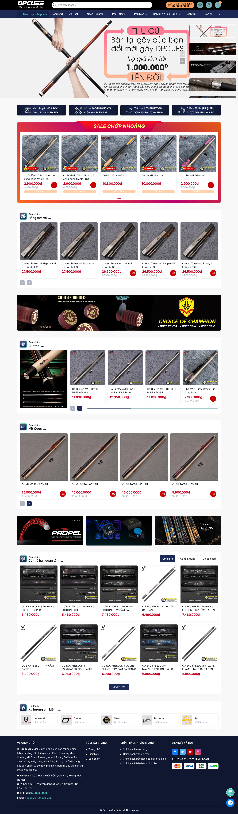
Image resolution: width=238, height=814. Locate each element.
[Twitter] (183, 752)
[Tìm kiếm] (55, 5)
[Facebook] (175, 752)
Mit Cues (35, 428)
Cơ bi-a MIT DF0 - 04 (193, 175)
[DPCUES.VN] (33, 5)
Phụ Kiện (139, 13)
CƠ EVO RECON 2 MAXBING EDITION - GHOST (78, 608)
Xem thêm (119, 687)
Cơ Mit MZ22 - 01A (152, 175)
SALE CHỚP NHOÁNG (119, 126)
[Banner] (50, 530)
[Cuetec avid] (43, 379)
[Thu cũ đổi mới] (119, 57)
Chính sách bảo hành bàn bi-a (140, 763)
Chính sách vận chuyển (136, 753)
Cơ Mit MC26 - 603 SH (35, 484)
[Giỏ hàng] (218, 5)
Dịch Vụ (191, 13)
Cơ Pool (73, 13)
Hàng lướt (57, 13)
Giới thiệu (94, 753)
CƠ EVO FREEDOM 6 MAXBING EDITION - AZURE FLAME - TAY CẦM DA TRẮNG (79, 667)
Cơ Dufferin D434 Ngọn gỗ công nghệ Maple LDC (78, 177)
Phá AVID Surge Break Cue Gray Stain (200, 390)
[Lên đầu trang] (231, 783)
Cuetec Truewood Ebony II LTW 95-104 (197, 265)
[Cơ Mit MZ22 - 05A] (119, 153)
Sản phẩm (94, 758)
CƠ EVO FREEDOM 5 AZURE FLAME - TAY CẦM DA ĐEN (198, 667)
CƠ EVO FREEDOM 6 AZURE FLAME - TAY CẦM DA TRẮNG (119, 667)
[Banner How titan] (119, 313)
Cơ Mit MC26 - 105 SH (185, 484)
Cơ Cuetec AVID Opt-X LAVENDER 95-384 (122, 390)
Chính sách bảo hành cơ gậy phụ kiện (144, 758)
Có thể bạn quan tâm (43, 560)
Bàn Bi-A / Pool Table (165, 13)
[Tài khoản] (209, 5)
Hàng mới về (37, 218)
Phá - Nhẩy (119, 13)
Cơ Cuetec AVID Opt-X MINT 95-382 (85, 390)
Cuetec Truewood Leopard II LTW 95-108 (158, 265)
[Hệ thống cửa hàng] (200, 5)
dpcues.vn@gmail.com (38, 797)
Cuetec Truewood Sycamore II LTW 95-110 (78, 265)
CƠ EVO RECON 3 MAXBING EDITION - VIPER (38, 608)
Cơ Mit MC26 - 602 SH (85, 484)
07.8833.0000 (180, 6)
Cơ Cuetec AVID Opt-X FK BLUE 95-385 (161, 390)
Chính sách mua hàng (135, 749)
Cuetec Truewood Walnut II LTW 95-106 (117, 265)
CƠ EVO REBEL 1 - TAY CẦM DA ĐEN (38, 667)
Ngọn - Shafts (95, 13)
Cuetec (33, 346)
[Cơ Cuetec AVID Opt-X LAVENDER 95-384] (125, 367)
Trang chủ (94, 749)
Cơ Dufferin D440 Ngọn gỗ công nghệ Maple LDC (39, 177)
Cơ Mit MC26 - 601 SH (135, 484)
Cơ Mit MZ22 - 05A (113, 175)
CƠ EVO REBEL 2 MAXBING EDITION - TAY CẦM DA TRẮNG (117, 608)
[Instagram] (198, 752)
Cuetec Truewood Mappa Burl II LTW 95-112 (39, 265)
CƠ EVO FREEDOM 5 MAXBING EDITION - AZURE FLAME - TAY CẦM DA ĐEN (158, 667)
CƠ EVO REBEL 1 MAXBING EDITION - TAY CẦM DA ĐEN (198, 608)
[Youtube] (190, 752)
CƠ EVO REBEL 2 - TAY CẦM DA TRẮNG (158, 608)
